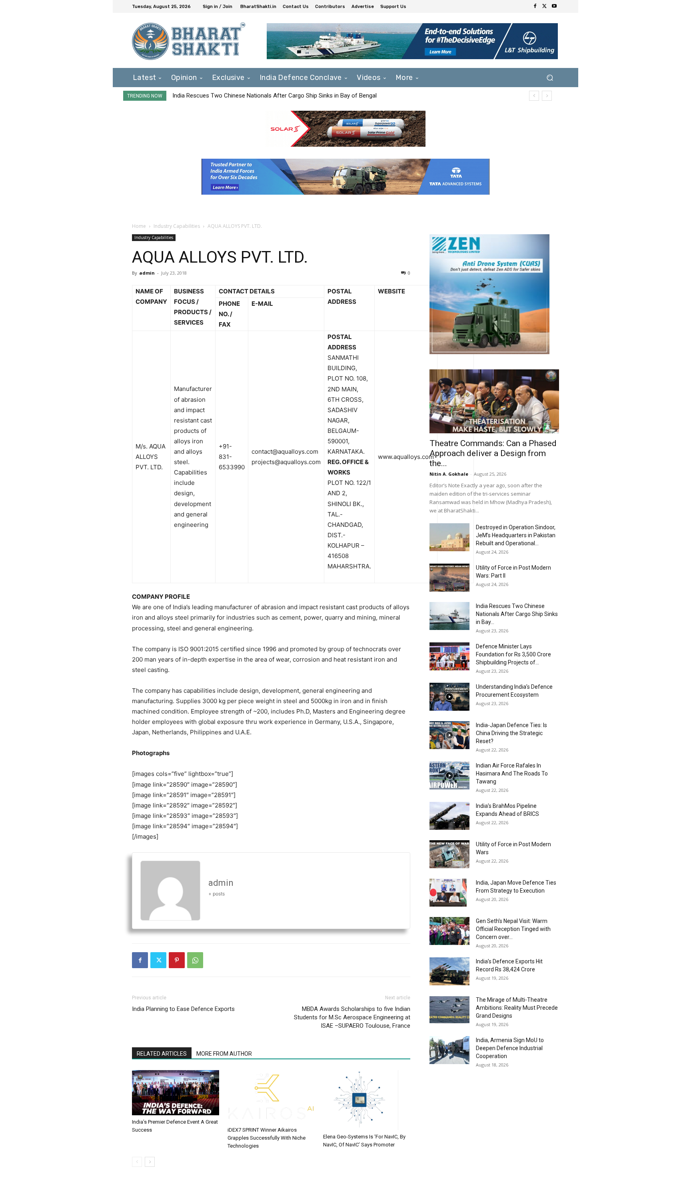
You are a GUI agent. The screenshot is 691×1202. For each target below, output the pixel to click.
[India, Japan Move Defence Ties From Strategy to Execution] (448, 893)
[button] (549, 77)
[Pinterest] (177, 960)
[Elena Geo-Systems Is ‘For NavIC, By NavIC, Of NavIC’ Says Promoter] (366, 1100)
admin (147, 273)
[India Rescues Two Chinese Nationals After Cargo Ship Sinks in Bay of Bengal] (449, 616)
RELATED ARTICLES (162, 1054)
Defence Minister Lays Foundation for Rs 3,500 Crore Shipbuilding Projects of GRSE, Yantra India (298, 95)
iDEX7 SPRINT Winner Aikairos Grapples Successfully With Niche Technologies (267, 1138)
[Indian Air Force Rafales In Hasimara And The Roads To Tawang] (449, 775)
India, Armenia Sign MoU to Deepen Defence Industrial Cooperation (510, 1048)
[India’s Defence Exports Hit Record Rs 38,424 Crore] (449, 971)
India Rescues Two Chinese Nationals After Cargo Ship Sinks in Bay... (517, 614)
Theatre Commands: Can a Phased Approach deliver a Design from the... (493, 453)
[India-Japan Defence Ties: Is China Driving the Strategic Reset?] (449, 735)
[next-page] (150, 1162)
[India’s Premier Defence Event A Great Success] (175, 1092)
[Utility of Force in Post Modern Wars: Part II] (449, 578)
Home (139, 226)
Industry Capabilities (177, 226)
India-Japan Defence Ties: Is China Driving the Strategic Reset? (511, 733)
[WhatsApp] (195, 960)
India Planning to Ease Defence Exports (183, 1009)
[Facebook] (535, 6)
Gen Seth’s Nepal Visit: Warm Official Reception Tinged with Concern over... (513, 929)
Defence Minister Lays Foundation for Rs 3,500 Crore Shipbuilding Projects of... (513, 654)
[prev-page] (137, 1162)
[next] (547, 96)
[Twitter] (544, 6)
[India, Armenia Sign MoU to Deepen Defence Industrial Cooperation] (449, 1050)
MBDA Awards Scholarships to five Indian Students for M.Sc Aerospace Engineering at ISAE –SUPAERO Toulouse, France (352, 1017)
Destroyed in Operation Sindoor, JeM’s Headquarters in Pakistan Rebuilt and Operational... (515, 535)
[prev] (534, 96)
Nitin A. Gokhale (448, 474)
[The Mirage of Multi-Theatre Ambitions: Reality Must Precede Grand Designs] (449, 1010)
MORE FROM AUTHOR (224, 1054)
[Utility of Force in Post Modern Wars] (449, 854)
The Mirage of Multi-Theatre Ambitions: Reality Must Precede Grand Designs (517, 1008)
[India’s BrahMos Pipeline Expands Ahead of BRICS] (449, 816)
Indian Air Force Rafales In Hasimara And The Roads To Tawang (512, 773)
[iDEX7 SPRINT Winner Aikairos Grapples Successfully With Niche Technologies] (271, 1096)
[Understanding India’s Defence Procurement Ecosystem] (449, 697)
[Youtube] (554, 6)
